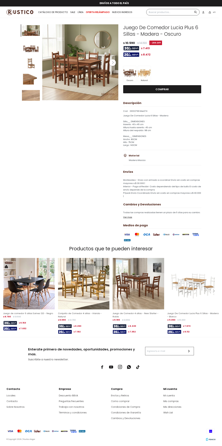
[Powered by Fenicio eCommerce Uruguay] (210, 439)
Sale (72, 12)
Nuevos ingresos (122, 12)
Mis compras (171, 401)
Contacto (12, 401)
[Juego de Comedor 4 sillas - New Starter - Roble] (138, 283)
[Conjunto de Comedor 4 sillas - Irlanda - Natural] (84, 283)
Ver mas (127, 217)
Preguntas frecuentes (71, 401)
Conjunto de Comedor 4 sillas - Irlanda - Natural (80, 315)
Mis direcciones (172, 407)
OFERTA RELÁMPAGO (98, 12)
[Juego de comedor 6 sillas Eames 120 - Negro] (29, 283)
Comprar (162, 89)
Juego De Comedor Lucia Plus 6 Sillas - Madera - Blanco (193, 315)
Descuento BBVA (68, 395)
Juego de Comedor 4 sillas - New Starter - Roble (135, 315)
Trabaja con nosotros (71, 407)
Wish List (168, 412)
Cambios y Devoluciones (125, 418)
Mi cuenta (169, 395)
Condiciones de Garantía (126, 412)
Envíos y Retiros (120, 395)
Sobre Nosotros (16, 407)
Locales (11, 395)
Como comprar (120, 401)
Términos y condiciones (73, 412)
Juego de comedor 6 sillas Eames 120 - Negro (28, 313)
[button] (112, 62)
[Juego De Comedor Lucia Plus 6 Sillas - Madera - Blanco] (193, 283)
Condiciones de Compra (125, 407)
